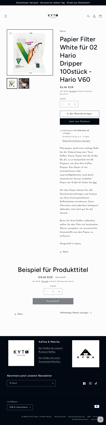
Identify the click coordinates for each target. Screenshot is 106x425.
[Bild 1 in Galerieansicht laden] (12, 83)
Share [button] (66, 252)
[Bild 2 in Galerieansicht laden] (24, 83)
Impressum (95, 419)
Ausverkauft (53, 301)
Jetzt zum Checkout (79, 121)
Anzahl (63, 99)
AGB (89, 417)
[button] (6, 16)
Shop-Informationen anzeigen (76, 141)
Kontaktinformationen (80, 419)
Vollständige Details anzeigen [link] (74, 313)
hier (95, 182)
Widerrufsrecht (60, 417)
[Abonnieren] (52, 383)
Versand (72, 91)
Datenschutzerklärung (76, 417)
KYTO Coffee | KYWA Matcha (39, 417)
